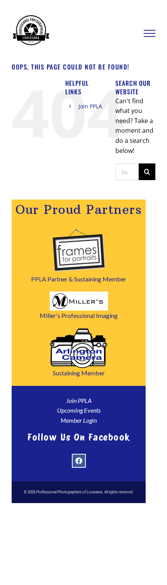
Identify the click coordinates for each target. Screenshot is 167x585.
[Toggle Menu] (149, 33)
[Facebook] (79, 461)
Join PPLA (90, 106)
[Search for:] (127, 171)
